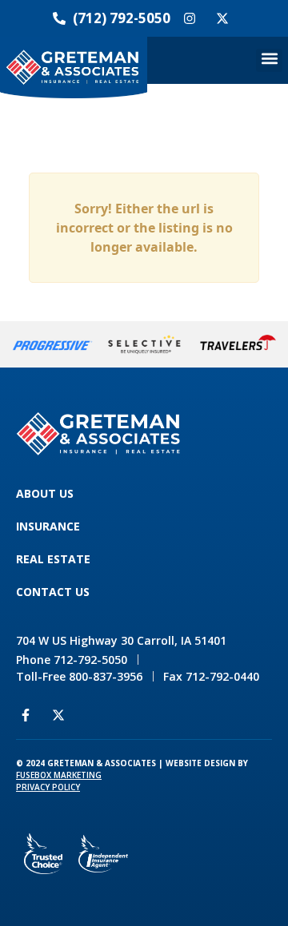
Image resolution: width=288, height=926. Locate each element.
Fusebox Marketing (59, 775)
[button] (269, 60)
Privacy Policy (48, 787)
